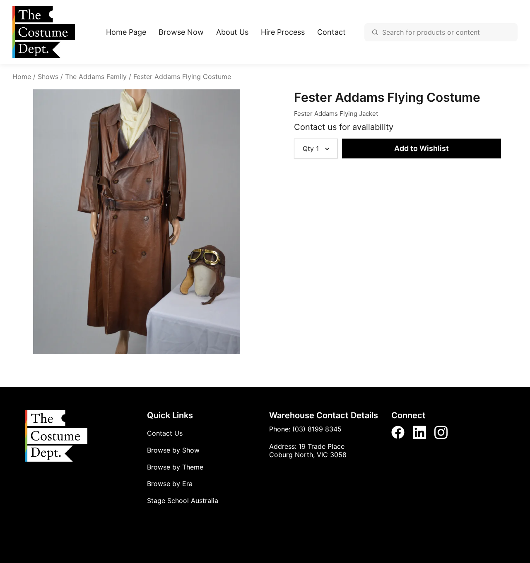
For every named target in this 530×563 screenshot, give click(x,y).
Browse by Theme (175, 467)
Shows (48, 76)
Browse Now (181, 32)
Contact (331, 32)
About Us (232, 32)
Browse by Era (170, 483)
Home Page (126, 32)
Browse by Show (173, 450)
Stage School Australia (182, 500)
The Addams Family (96, 76)
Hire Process (283, 32)
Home (21, 76)
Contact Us (165, 433)
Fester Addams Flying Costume (182, 76)
